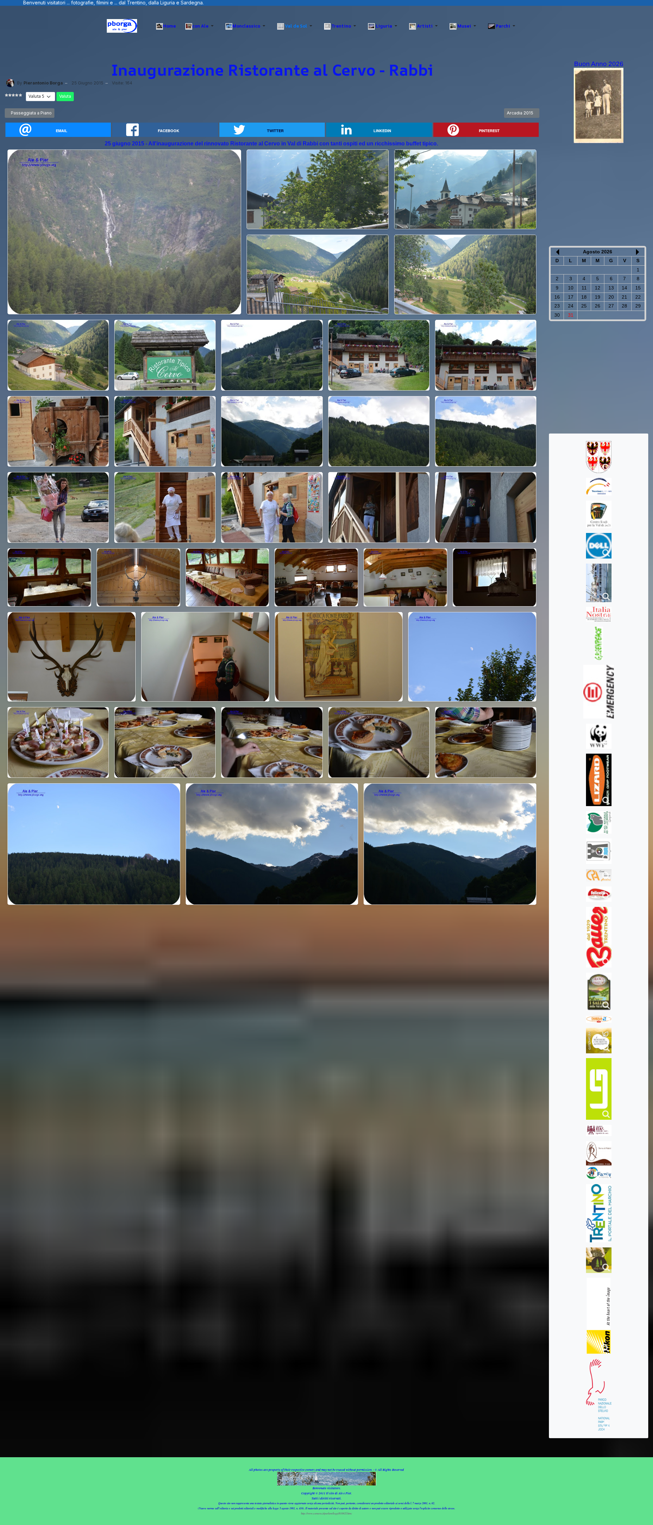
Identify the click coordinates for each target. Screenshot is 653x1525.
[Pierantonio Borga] (10, 82)
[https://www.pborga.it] (122, 26)
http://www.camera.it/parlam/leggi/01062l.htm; (326, 1513)
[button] (201, 26)
